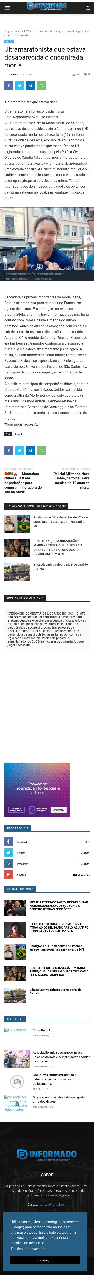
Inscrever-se (81, 874)
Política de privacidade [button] (29, 1249)
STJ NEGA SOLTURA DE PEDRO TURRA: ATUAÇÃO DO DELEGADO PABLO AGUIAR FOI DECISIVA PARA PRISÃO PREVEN (59, 927)
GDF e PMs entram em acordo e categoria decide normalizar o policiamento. (54, 1079)
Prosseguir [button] (45, 1260)
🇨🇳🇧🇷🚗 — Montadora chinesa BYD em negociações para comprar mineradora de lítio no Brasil (23, 483)
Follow (84, 852)
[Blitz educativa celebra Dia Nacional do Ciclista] (17, 572)
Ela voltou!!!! (41, 1030)
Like (87, 842)
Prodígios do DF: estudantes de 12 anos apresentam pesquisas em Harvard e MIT (60, 522)
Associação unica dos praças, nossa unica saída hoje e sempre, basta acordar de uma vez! (61, 1057)
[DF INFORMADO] (47, 1155)
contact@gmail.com (53, 1204)
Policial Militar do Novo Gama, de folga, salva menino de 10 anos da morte (72, 481)
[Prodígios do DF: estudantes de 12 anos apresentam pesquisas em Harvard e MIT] (17, 524)
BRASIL (9, 41)
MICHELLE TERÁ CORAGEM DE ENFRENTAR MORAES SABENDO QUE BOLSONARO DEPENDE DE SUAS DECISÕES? (59, 905)
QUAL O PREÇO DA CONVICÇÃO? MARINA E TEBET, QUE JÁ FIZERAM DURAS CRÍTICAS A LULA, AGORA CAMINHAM (59, 971)
